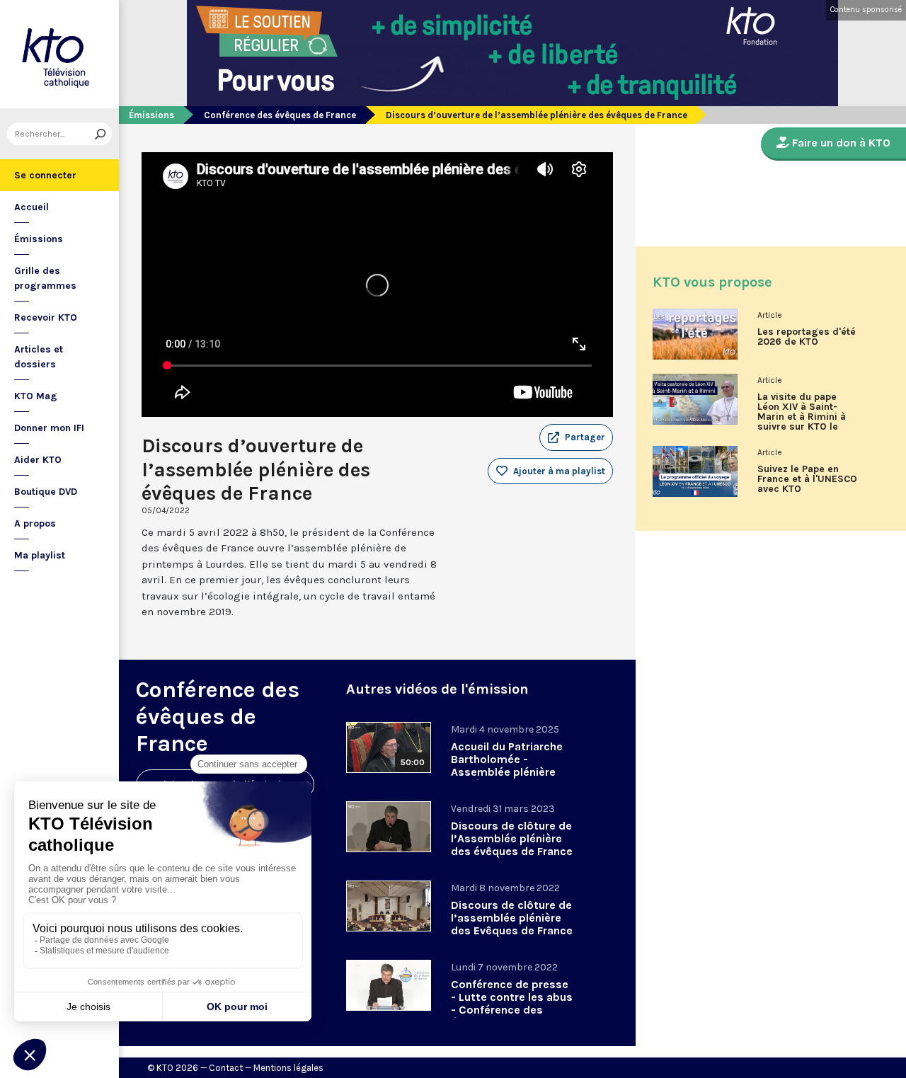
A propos (35, 523)
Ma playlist (39, 555)
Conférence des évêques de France (280, 115)
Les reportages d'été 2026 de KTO (806, 337)
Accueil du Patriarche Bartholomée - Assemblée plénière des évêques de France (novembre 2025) (512, 772)
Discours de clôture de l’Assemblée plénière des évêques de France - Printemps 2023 (512, 845)
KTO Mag (35, 396)
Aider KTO (38, 460)
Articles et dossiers (38, 356)
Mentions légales (288, 1067)
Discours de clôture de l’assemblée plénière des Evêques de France (512, 917)
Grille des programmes (45, 278)
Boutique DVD (45, 492)
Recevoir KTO (45, 317)
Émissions (38, 239)
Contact (226, 1067)
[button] (576, 437)
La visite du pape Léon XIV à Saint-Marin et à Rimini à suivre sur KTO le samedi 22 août (801, 417)
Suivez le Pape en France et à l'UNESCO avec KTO (807, 479)
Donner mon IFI (49, 428)
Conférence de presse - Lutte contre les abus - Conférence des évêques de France (512, 1003)
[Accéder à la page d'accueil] (59, 54)
